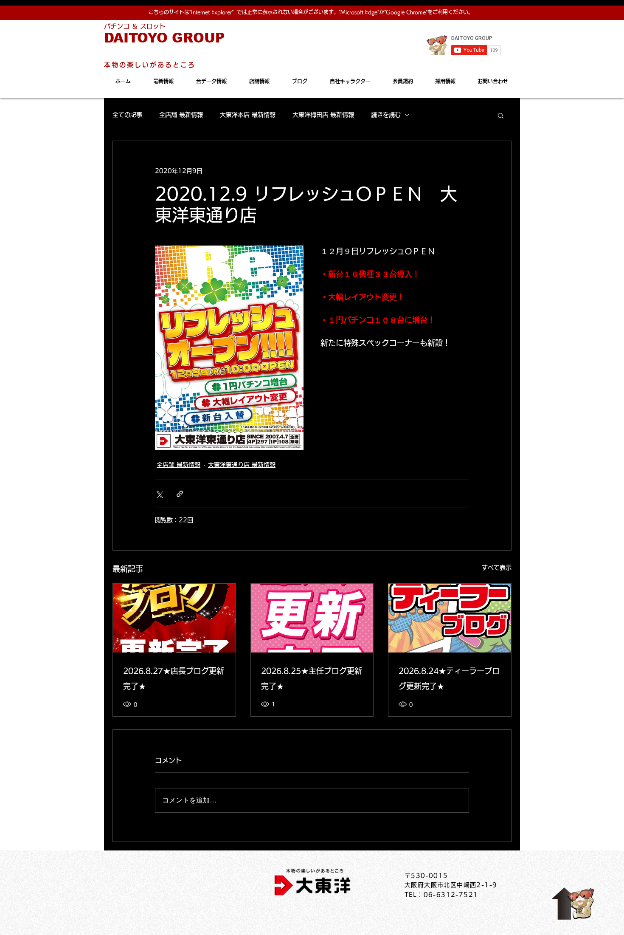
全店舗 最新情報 (181, 115)
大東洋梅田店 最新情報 (323, 115)
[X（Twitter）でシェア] (159, 494)
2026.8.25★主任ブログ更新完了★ (311, 678)
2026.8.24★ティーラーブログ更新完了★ (449, 678)
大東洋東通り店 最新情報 (241, 465)
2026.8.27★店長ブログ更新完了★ (173, 678)
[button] (501, 115)
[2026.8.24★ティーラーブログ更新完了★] (449, 618)
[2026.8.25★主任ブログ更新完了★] (312, 618)
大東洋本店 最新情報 (247, 115)
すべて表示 (497, 568)
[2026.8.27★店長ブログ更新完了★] (174, 618)
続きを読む (386, 115)
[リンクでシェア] (180, 494)
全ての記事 (127, 115)
